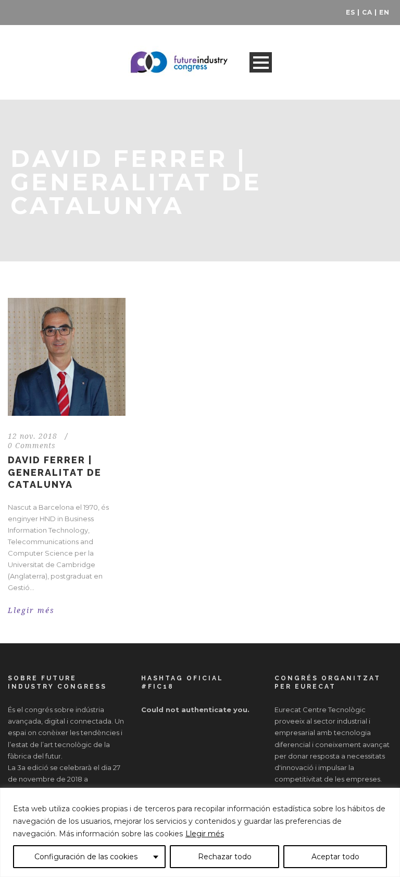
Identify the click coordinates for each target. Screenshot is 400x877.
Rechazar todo (225, 856)
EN (384, 12)
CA (367, 12)
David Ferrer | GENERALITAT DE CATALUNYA (55, 472)
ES (350, 12)
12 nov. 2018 (32, 436)
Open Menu (260, 62)
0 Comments (32, 445)
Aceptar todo (335, 856)
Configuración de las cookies (86, 856)
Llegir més (204, 833)
